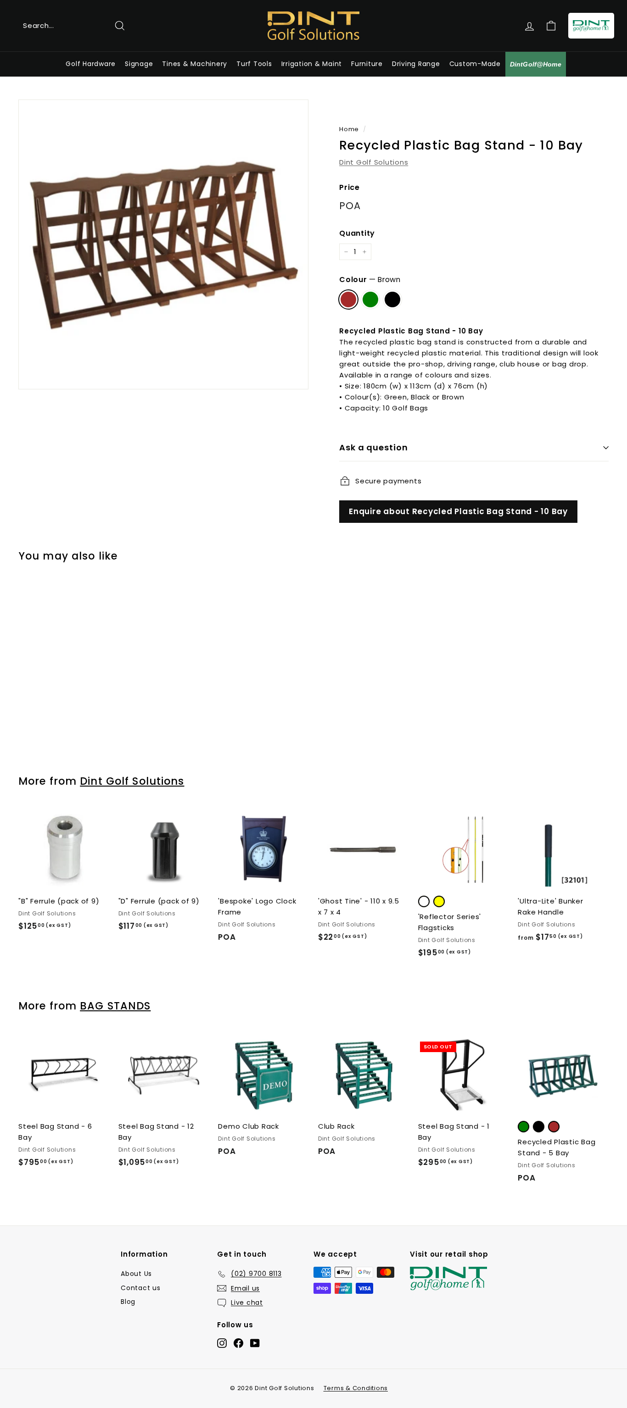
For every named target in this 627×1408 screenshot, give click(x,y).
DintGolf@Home (535, 64)
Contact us (141, 1287)
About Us (136, 1273)
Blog (128, 1301)
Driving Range (416, 63)
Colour (369, 279)
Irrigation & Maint (311, 63)
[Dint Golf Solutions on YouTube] (255, 1342)
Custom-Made (475, 63)
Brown (348, 299)
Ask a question (373, 447)
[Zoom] (163, 244)
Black (392, 299)
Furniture (367, 63)
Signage (139, 63)
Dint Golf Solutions (373, 162)
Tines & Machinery (194, 63)
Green (370, 299)
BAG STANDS (115, 1005)
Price (349, 187)
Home (349, 129)
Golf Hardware (91, 63)
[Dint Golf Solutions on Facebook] (238, 1342)
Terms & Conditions (356, 1388)
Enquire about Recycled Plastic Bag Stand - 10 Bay (458, 511)
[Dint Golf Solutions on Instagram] (222, 1342)
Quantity (357, 233)
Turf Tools (254, 63)
